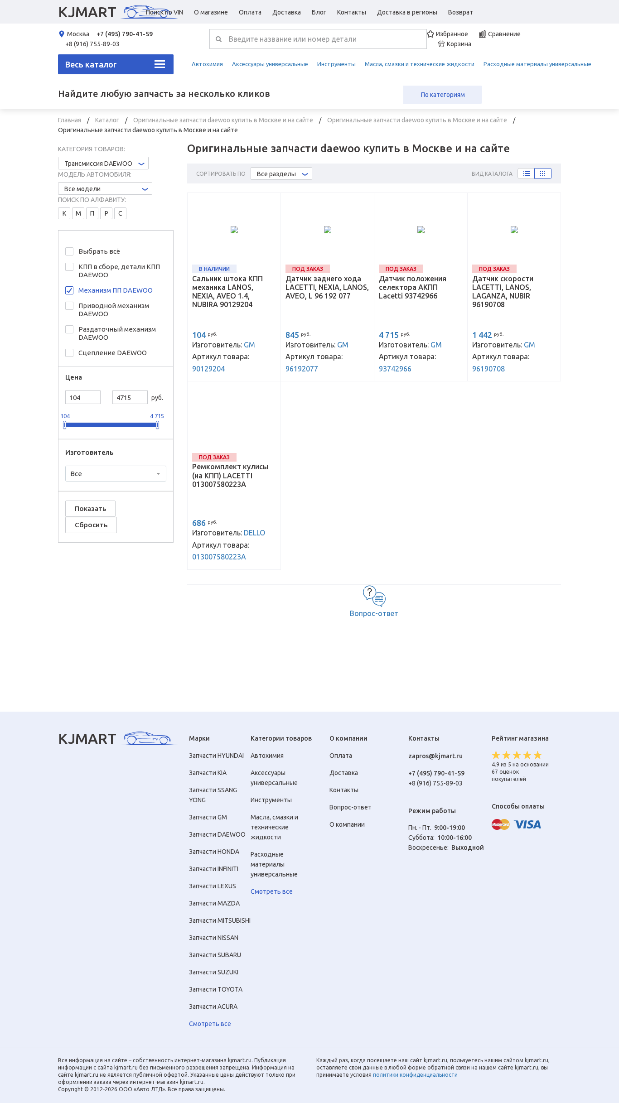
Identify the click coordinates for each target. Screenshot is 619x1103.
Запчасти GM (208, 817)
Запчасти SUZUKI (213, 972)
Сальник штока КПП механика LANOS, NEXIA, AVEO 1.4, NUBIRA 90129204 (227, 292)
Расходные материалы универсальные (537, 64)
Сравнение (504, 34)
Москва (78, 34)
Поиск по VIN (164, 12)
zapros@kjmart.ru (435, 756)
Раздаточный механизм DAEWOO (117, 333)
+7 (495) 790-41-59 (125, 34)
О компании (347, 824)
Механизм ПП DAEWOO (115, 290)
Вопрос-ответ (374, 613)
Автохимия (207, 64)
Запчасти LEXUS (212, 886)
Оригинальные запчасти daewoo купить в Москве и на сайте (223, 120)
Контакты (351, 12)
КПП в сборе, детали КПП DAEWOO (119, 271)
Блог (319, 12)
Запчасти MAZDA (214, 903)
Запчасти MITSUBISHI (220, 920)
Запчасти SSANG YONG (213, 795)
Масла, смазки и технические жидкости (419, 64)
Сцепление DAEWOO (112, 352)
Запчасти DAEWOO (217, 834)
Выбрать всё (99, 251)
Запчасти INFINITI (213, 868)
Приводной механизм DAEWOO (113, 310)
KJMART (87, 12)
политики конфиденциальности (415, 1075)
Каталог (108, 120)
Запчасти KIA (208, 772)
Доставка (286, 12)
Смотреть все (210, 1023)
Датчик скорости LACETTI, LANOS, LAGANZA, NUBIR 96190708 (502, 292)
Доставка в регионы (407, 12)
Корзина (459, 44)
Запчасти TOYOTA (215, 989)
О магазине (211, 12)
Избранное (452, 34)
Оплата (250, 12)
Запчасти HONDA (214, 851)
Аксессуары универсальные (270, 64)
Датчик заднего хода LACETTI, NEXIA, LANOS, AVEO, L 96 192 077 (327, 287)
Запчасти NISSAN (213, 937)
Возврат (460, 12)
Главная (70, 120)
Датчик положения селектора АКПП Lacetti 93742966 (412, 287)
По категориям (443, 94)
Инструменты (336, 64)
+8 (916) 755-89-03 (92, 44)
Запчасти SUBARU (215, 955)
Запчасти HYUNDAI (216, 755)
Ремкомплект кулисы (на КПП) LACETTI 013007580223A (230, 475)
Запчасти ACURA (213, 1006)
